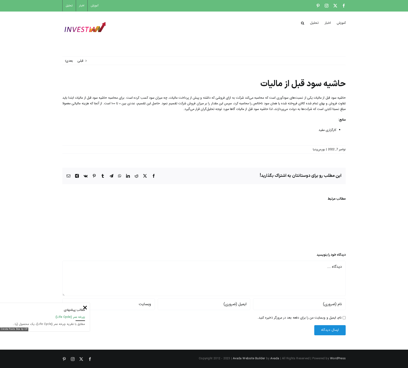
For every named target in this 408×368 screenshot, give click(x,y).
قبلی (80, 60)
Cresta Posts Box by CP (14, 329)
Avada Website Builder (249, 358)
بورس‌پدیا (319, 149)
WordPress (338, 358)
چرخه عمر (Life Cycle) (70, 317)
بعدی (69, 60)
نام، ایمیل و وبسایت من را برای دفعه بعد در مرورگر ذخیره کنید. (300, 317)
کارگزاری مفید (327, 130)
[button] (302, 23)
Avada (274, 358)
